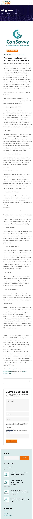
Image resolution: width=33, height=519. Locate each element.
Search (6, 453)
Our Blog (8, 13)
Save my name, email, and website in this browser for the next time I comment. (17, 424)
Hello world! (7, 467)
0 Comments (21, 55)
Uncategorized (17, 13)
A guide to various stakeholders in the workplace (17, 482)
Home (2, 13)
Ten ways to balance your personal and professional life (20, 491)
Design (5, 511)
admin (14, 55)
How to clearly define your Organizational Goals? (19, 473)
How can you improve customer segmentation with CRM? (20, 499)
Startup (6, 513)
